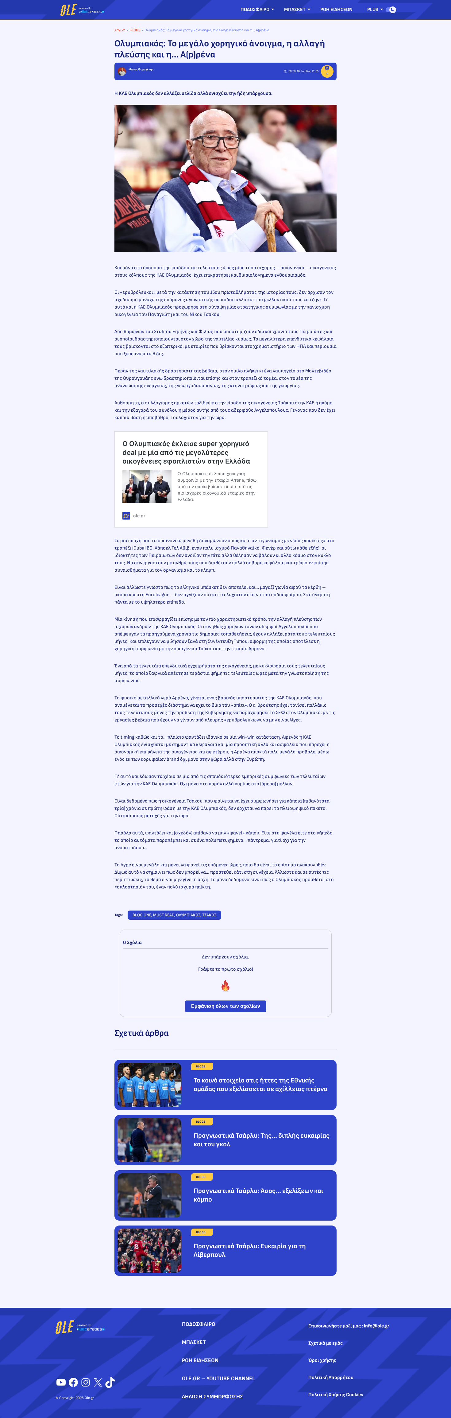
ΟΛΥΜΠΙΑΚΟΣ (188, 915)
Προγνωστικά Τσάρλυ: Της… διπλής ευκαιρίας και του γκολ (262, 1140)
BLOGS (135, 30)
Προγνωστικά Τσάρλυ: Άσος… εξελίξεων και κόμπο (258, 1195)
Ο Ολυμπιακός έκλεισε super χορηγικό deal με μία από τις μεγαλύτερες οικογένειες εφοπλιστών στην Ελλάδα (186, 452)
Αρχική (119, 30)
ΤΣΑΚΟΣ (209, 915)
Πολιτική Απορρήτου (330, 1378)
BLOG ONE (142, 915)
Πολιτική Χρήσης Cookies (335, 1395)
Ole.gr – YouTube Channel (218, 1378)
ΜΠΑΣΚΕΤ (295, 10)
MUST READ (163, 915)
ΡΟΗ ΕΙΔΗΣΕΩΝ (336, 10)
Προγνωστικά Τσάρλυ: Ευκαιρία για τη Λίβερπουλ (250, 1250)
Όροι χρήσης (322, 1360)
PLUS (372, 10)
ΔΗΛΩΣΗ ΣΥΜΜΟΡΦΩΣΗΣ (212, 1396)
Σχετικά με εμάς (325, 1343)
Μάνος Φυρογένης (141, 69)
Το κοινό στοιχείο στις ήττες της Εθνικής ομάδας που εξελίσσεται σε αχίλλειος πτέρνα (260, 1084)
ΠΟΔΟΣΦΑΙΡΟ (255, 10)
